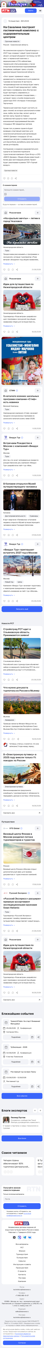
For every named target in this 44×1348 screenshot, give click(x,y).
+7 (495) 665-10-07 (22, 1295)
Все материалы (22, 1244)
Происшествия (22, 1268)
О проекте (22, 1271)
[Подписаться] (38, 213)
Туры (7, 250)
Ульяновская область (12, 661)
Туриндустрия (22, 1254)
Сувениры (34, 516)
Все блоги (22, 1138)
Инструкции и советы (22, 1264)
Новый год (9, 582)
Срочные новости (12, 41)
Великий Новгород (10, 406)
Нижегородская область (13, 247)
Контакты (22, 1274)
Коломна (6, 513)
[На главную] (9, 10)
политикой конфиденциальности (19, 1214)
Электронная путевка (14, 787)
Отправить (22, 1206)
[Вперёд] (40, 1110)
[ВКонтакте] (30, 1237)
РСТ (22, 1247)
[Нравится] (4, 178)
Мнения (22, 1251)
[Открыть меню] (40, 10)
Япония (6, 866)
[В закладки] (8, 178)
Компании (22, 1281)
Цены (20, 582)
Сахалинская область (19, 45)
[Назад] (35, 1110)
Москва (6, 453)
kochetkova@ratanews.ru (22, 1290)
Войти (30, 10)
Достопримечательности (15, 516)
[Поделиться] (16, 178)
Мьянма (6, 717)
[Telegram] (24, 1237)
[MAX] (19, 1237)
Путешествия (13, 21)
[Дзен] (14, 1237)
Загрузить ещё (22, 609)
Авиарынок (9, 720)
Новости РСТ (8, 623)
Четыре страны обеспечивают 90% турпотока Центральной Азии (15, 1165)
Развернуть (8, 264)
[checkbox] (4, 1211)
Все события (22, 1096)
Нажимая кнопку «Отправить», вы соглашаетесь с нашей (19, 1212)
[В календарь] (32, 1037)
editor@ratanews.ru (22, 1311)
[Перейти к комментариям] (12, 178)
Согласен (22, 1343)
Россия (6, 45)
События (22, 1261)
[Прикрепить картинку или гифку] (22, 194)
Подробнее (15, 1037)
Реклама (22, 1278)
